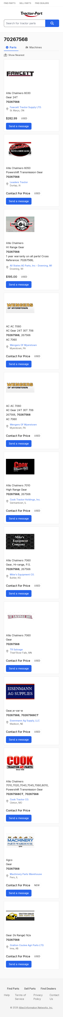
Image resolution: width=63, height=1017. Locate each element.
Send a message (19, 126)
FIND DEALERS (42, 3)
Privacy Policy (38, 997)
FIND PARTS (10, 3)
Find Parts (13, 988)
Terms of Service (20, 997)
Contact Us (54, 997)
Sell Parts (30, 988)
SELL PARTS (25, 3)
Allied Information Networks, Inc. (36, 1007)
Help (7, 995)
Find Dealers (48, 988)
